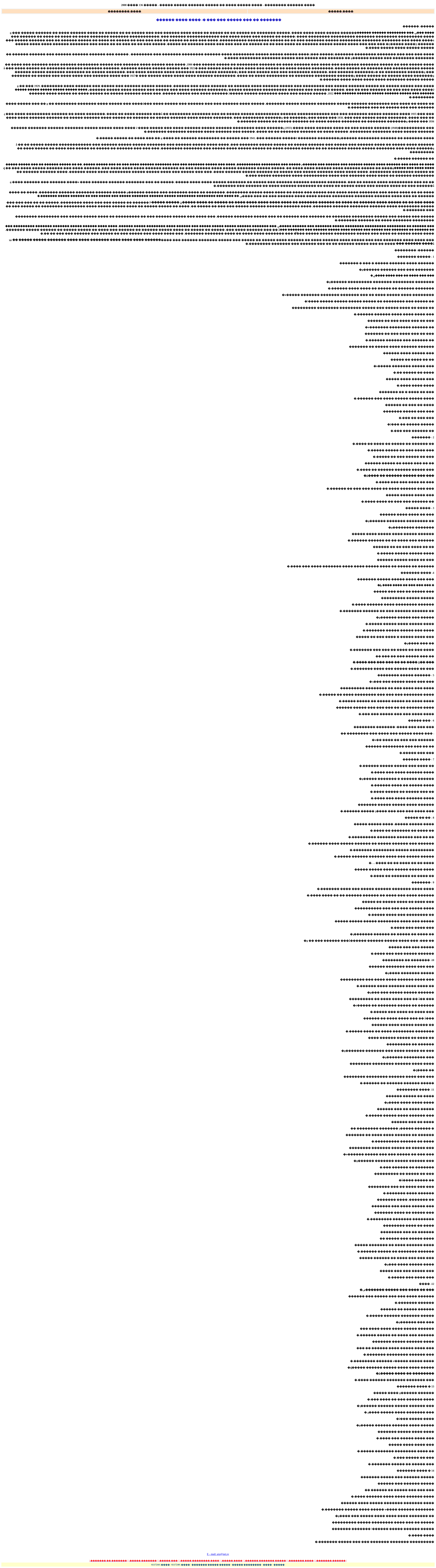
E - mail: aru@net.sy (218, 1554)
